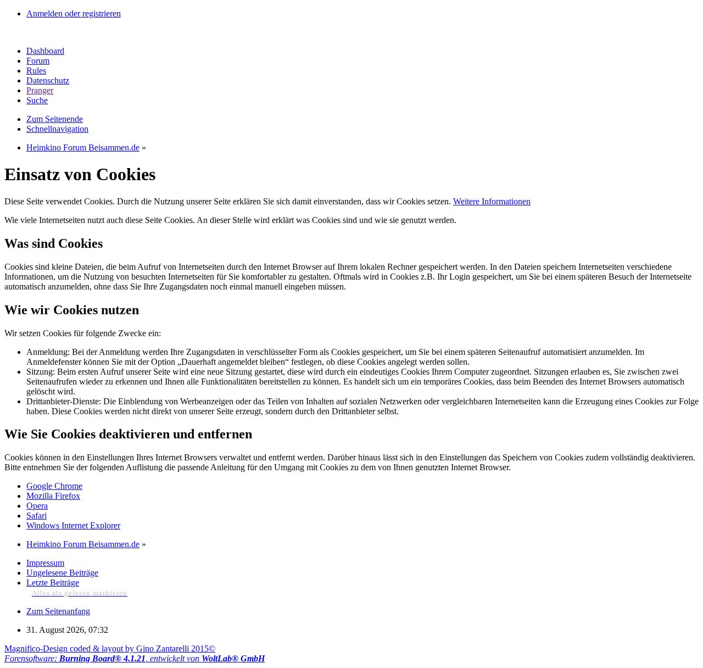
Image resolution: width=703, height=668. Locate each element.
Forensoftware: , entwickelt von (134, 658)
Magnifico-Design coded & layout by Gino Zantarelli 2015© (109, 648)
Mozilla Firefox (53, 495)
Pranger (39, 90)
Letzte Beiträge (52, 582)
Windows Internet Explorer (73, 525)
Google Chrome (54, 486)
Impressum (45, 562)
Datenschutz (47, 80)
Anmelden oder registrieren (73, 13)
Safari (36, 515)
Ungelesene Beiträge (62, 572)
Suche (37, 100)
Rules (36, 70)
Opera (37, 505)
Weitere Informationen (492, 201)
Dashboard (45, 50)
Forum (37, 60)
